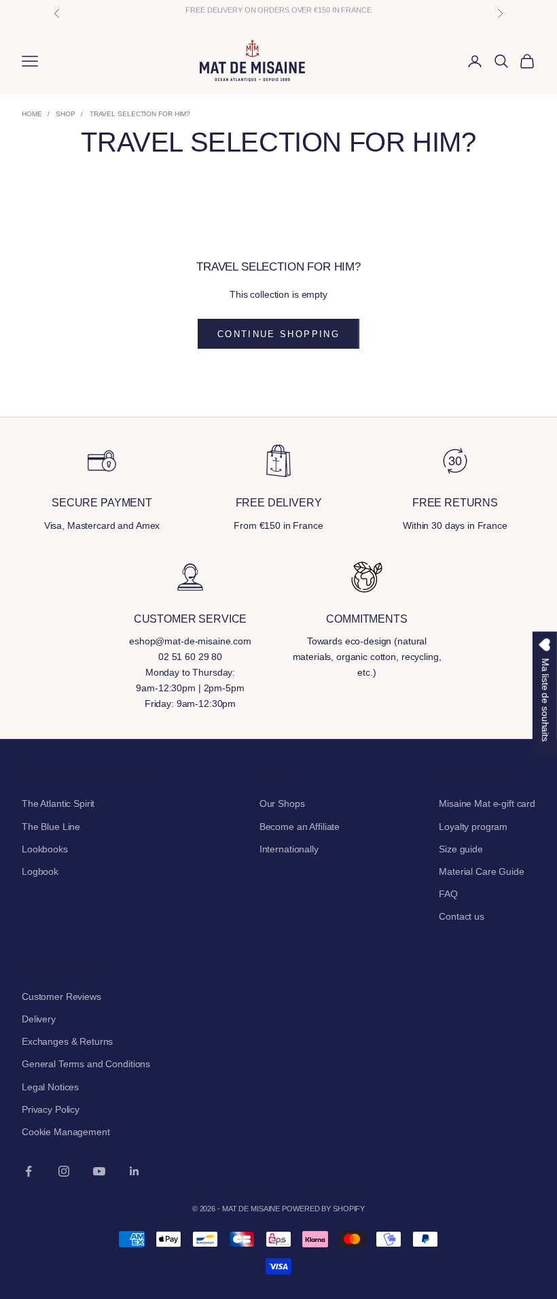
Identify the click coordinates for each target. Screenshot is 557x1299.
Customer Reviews (61, 996)
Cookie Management (66, 1131)
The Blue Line (51, 826)
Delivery (39, 1019)
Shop (65, 114)
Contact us (461, 916)
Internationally (289, 849)
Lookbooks (45, 849)
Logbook (40, 871)
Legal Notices (50, 1086)
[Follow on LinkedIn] (134, 1171)
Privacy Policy (50, 1109)
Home (32, 114)
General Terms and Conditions (86, 1063)
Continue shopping (278, 334)
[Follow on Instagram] (64, 1171)
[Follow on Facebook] (28, 1171)
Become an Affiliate (299, 826)
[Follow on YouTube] (99, 1171)
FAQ (448, 893)
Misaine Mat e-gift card (487, 803)
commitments (366, 619)
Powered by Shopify (323, 1209)
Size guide (461, 849)
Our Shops (282, 803)
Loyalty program (473, 826)
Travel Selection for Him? (140, 114)
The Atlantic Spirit (58, 803)
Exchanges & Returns (67, 1041)
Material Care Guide (481, 871)
